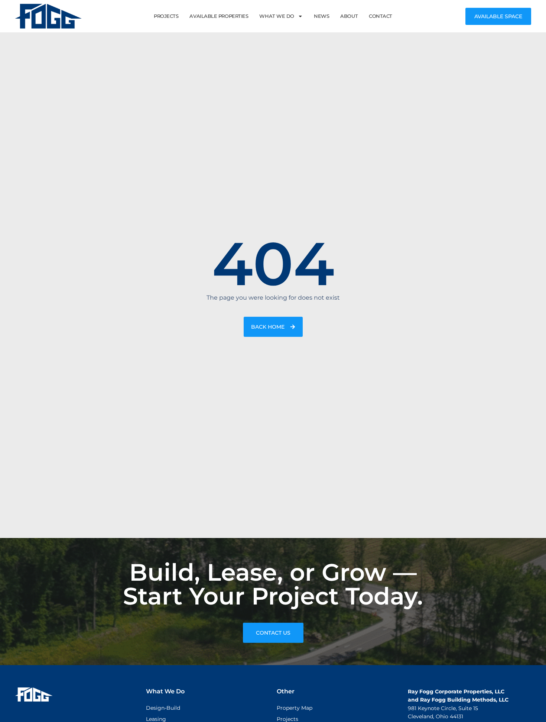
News (321, 16)
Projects (166, 16)
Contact (380, 16)
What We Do (276, 16)
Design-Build (163, 708)
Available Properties (218, 16)
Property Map (294, 708)
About (349, 16)
